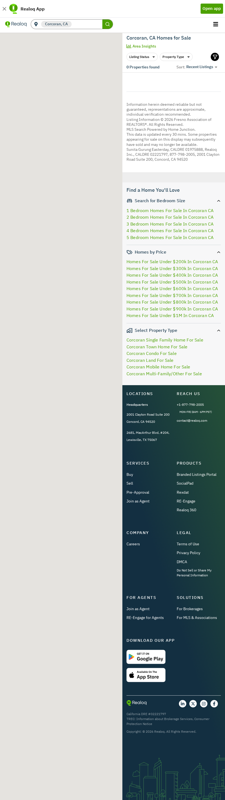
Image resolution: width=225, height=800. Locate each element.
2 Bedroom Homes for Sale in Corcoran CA (169, 217)
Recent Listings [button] (199, 66)
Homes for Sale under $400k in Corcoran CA (172, 275)
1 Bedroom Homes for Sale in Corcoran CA (169, 210)
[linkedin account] (182, 703)
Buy (129, 474)
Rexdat (183, 492)
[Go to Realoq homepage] (16, 24)
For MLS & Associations (197, 617)
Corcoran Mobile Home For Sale (158, 367)
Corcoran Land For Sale (150, 360)
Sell (129, 483)
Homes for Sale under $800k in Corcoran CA (172, 302)
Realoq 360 (186, 509)
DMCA (182, 561)
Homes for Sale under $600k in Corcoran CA (172, 288)
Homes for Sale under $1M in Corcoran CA (170, 315)
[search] (107, 24)
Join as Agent (138, 501)
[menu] (216, 24)
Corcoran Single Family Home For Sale (164, 340)
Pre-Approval (137, 492)
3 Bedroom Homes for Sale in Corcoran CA (169, 224)
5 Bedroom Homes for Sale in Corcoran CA (169, 237)
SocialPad (185, 483)
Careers (133, 543)
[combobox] (87, 24)
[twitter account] (193, 703)
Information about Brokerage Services (164, 719)
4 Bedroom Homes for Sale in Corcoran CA (169, 230)
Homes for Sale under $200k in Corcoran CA (172, 261)
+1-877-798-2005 (190, 404)
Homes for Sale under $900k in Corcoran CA (172, 309)
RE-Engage (186, 501)
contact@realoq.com (192, 420)
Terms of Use (188, 543)
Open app (212, 8)
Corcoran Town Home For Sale (156, 346)
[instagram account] (203, 703)
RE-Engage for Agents (145, 617)
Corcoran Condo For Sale (151, 353)
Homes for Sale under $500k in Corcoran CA (172, 282)
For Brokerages (190, 608)
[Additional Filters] (215, 57)
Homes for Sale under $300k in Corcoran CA (172, 268)
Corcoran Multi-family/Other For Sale (164, 373)
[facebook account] (214, 703)
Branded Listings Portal (196, 474)
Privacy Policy (188, 552)
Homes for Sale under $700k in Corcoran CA (172, 295)
